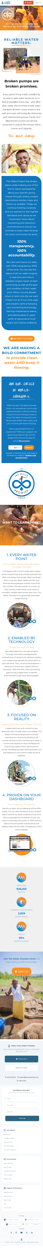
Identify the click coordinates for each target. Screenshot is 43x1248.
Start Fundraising (8, 1163)
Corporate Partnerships (10, 1171)
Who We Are (7, 1134)
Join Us (22, 971)
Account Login (8, 1207)
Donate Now (22, 1059)
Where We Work (8, 1142)
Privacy (28, 1242)
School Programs (8, 1175)
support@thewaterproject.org (29, 1077)
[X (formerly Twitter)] (26, 1232)
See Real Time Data (22, 338)
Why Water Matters (9, 1146)
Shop (5, 1204)
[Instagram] (16, 1232)
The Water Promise (9, 1138)
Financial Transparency (10, 1149)
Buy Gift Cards (7, 1167)
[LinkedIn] (32, 1232)
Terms (32, 1242)
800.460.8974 (11, 1077)
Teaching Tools (8, 1196)
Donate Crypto (7, 1178)
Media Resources (8, 1192)
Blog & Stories (7, 1200)
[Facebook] (11, 1232)
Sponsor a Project (21, 1068)
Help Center (22, 1080)
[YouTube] (21, 1232)
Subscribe (22, 1118)
